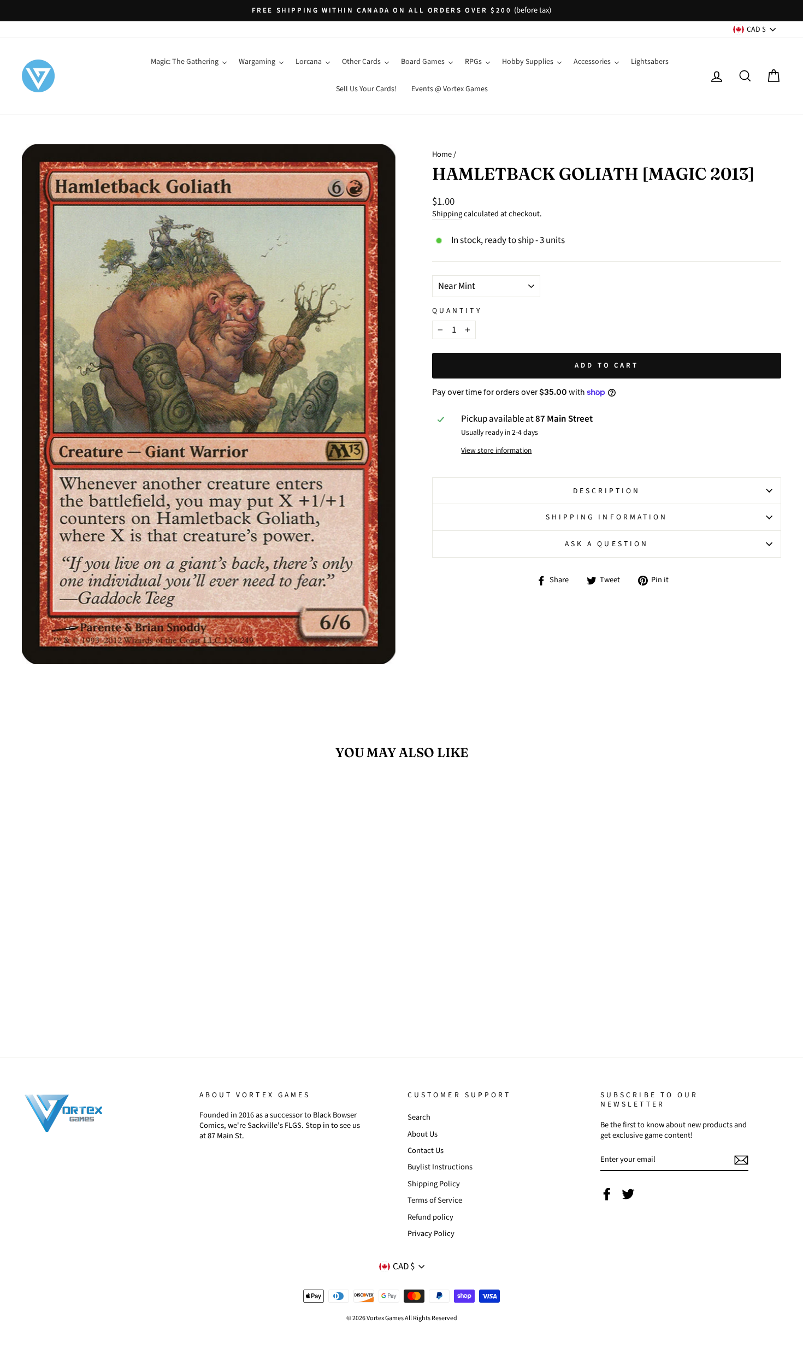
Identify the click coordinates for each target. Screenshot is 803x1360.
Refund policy (430, 1217)
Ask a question (606, 544)
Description (607, 491)
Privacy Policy (431, 1233)
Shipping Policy (434, 1184)
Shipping (447, 214)
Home (442, 154)
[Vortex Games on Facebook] (606, 1194)
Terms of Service (435, 1200)
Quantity (457, 311)
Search (419, 1117)
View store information (496, 451)
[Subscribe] (741, 1160)
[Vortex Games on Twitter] (628, 1194)
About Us (423, 1134)
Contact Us (426, 1150)
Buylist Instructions (440, 1167)
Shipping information (607, 517)
